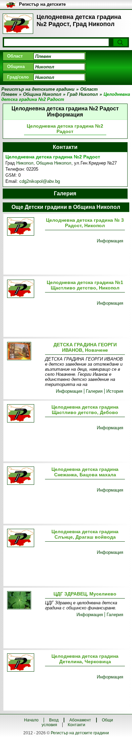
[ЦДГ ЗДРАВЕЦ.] (24, 600)
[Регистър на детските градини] (18, 24)
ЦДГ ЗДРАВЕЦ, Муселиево (84, 594)
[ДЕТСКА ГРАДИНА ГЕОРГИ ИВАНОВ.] (24, 351)
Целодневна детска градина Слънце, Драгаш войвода (84, 534)
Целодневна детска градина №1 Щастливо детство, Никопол (85, 285)
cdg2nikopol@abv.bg (39, 181)
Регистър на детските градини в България (42, 4)
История (114, 391)
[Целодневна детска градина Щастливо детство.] (24, 414)
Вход (54, 720)
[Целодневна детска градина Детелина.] (24, 663)
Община (16, 66)
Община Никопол (53, 163)
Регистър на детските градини (80, 733)
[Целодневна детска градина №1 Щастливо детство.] (24, 289)
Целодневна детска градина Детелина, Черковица (84, 658)
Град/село (18, 77)
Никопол (25, 163)
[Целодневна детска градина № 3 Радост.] (24, 227)
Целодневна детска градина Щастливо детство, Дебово (84, 409)
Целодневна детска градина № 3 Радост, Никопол (85, 222)
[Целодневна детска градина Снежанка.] (24, 476)
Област (15, 56)
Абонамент (80, 720)
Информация (110, 240)
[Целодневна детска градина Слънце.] (24, 538)
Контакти (76, 724)
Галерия (94, 391)
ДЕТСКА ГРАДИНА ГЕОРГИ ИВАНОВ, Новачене (85, 347)
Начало (31, 720)
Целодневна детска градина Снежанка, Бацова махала (84, 472)
